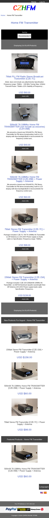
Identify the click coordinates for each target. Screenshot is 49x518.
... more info (24, 96)
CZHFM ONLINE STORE (29, 515)
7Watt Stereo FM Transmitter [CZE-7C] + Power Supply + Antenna (25, 230)
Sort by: (24, 32)
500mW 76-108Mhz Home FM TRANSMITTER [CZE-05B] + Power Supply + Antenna (24, 179)
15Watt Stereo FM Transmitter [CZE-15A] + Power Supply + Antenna (24, 278)
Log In (42, 2)
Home (33, 2)
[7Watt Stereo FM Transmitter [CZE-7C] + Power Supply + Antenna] (24, 225)
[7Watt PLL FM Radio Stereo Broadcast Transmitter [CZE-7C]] (24, 72)
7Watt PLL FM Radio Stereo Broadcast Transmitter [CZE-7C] (24, 77)
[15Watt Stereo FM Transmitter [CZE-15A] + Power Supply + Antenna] (24, 273)
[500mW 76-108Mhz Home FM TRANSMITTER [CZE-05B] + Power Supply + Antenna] (24, 173)
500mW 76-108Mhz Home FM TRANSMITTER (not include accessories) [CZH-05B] (24, 126)
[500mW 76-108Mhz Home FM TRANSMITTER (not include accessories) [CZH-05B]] (24, 120)
